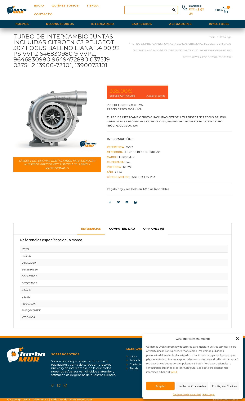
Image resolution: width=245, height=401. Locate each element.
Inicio (39, 5)
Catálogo (226, 36)
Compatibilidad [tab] (122, 228)
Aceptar (160, 386)
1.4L (128, 161)
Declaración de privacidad (187, 394)
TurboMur (126, 156)
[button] (237, 339)
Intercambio (102, 24)
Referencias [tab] (91, 228)
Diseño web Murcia (225, 399)
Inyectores (219, 24)
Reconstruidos (60, 24)
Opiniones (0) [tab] (153, 228)
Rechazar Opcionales (192, 386)
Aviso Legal (209, 394)
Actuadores (180, 24)
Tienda (93, 5)
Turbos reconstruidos (143, 152)
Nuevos (22, 24)
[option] (57, 118)
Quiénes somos (65, 5)
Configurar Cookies (224, 386)
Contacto (43, 14)
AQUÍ (174, 372)
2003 (118, 171)
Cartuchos (141, 24)
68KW (127, 166)
